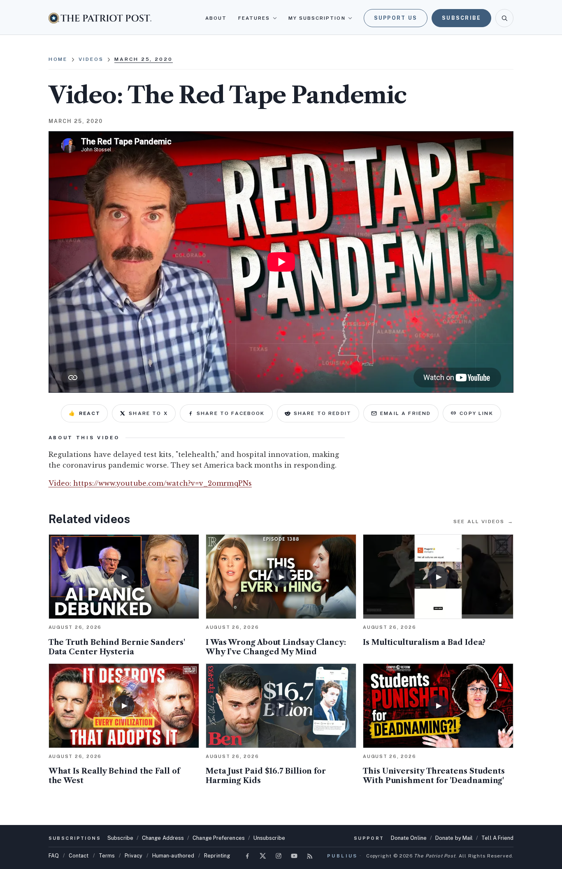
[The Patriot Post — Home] (100, 18)
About (216, 18)
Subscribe (461, 18)
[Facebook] (247, 856)
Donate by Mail (454, 838)
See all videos (483, 521)
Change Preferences (219, 838)
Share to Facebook (231, 413)
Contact (79, 856)
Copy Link (476, 413)
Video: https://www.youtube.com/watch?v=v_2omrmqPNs (150, 483)
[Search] (504, 18)
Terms (107, 856)
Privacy (133, 856)
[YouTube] (294, 856)
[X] (263, 856)
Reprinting (217, 856)
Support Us (396, 18)
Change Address (163, 838)
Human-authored (173, 856)
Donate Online (409, 838)
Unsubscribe (269, 838)
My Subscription (317, 18)
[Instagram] (278, 856)
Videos (91, 59)
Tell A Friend (497, 838)
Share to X (148, 413)
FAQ (54, 856)
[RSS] (310, 856)
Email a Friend (405, 413)
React (84, 413)
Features (254, 18)
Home (58, 59)
